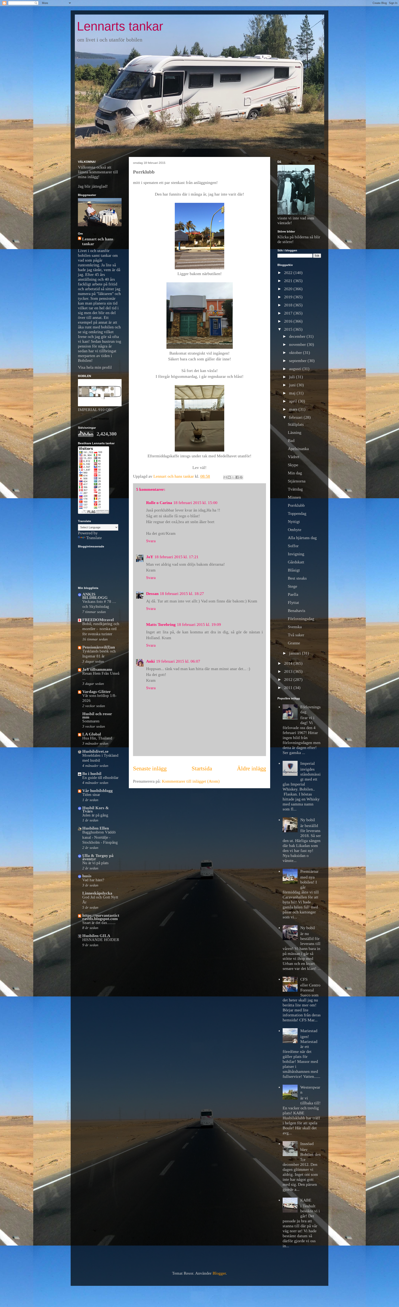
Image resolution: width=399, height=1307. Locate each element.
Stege (292, 586)
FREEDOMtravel (98, 619)
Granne (294, 643)
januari (295, 653)
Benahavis (296, 610)
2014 (288, 663)
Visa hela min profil (95, 367)
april (293, 401)
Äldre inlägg (251, 768)
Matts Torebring (161, 624)
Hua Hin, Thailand (97, 738)
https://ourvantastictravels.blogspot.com (100, 917)
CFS (304, 979)
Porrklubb (296, 505)
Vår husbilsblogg (97, 790)
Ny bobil (307, 819)
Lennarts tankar (120, 26)
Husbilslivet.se (95, 751)
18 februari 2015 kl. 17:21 (176, 556)
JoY (149, 556)
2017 (288, 313)
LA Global (91, 734)
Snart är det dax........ (99, 922)
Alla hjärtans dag (302, 537)
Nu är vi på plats (95, 863)
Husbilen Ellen (95, 828)
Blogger (219, 1273)
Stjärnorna (296, 481)
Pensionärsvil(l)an (98, 647)
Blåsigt (294, 570)
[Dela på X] (233, 477)
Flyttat (293, 602)
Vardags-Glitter (96, 691)
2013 (288, 671)
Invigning (296, 554)
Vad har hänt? (93, 880)
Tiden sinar (91, 794)
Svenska (295, 626)
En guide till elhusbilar (100, 777)
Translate (94, 537)
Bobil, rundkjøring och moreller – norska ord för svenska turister (100, 629)
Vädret (293, 456)
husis (86, 876)
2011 (288, 687)
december (298, 336)
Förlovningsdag (301, 618)
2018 (288, 305)
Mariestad (308, 1030)
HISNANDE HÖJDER (100, 939)
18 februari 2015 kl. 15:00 (195, 502)
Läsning (294, 432)
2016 (288, 321)
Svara (151, 540)
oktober (296, 352)
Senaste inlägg (150, 768)
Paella (293, 594)
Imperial (307, 763)
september (298, 360)
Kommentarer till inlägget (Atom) (191, 781)
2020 (288, 288)
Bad (291, 440)
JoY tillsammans (97, 669)
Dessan (152, 593)
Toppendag (297, 513)
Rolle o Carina (159, 502)
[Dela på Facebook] (237, 477)
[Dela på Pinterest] (241, 477)
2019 (288, 297)
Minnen (294, 497)
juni (293, 385)
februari (296, 417)
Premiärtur (309, 871)
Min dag (295, 473)
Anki (150, 661)
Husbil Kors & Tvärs (95, 809)
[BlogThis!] (229, 477)
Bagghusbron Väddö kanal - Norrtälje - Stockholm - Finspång (100, 837)
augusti (295, 368)
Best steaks (297, 578)
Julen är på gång (95, 815)
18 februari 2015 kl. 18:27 (182, 593)
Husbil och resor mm (97, 715)
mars (293, 409)
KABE (305, 1200)
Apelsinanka (298, 448)
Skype (293, 465)
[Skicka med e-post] (225, 477)
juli (292, 376)
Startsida (202, 768)
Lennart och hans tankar (97, 241)
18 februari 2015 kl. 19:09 (199, 624)
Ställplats (296, 424)
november (298, 344)
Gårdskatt (296, 562)
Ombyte (294, 529)
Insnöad (307, 1143)
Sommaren (91, 721)
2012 (288, 679)
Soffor (293, 545)
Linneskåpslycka (97, 893)
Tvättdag (295, 489)
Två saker (296, 635)
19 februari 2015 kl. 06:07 (178, 661)
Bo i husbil (91, 773)
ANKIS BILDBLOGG (95, 596)
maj (293, 393)
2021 (288, 280)
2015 (288, 329)
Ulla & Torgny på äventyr (97, 857)
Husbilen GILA (96, 935)
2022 (288, 272)
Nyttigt (294, 521)
